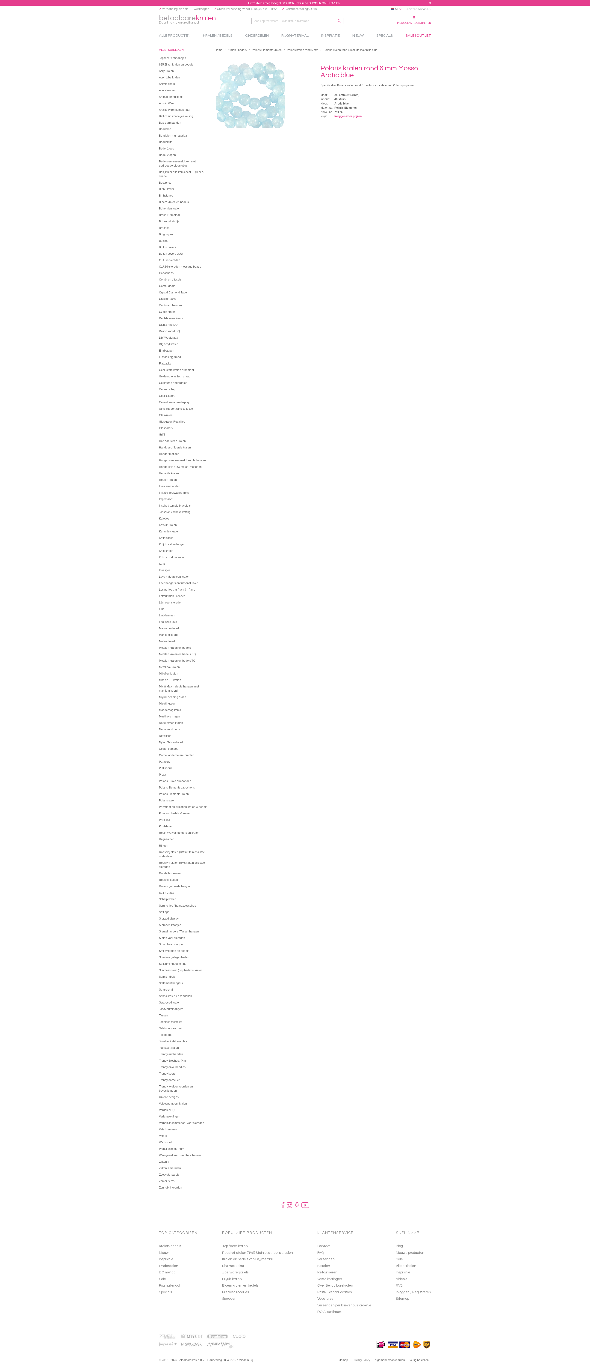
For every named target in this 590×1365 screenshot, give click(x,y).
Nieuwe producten (410, 1252)
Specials (165, 1292)
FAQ (399, 1285)
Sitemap (402, 1298)
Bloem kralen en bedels (240, 1285)
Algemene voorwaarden (390, 1360)
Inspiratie (166, 1259)
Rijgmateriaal (169, 1285)
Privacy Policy (361, 1360)
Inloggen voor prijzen (348, 116)
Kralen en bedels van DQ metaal (247, 1259)
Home (218, 50)
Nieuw (163, 1252)
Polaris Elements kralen (267, 50)
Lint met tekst (233, 1266)
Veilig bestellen (419, 1360)
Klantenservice (417, 9)
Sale (162, 1279)
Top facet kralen (235, 1246)
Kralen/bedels (170, 1246)
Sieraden (229, 1298)
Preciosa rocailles (235, 1292)
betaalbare (187, 19)
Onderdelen (168, 1266)
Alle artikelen (406, 1266)
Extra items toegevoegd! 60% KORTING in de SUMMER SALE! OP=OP (294, 3)
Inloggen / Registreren (414, 22)
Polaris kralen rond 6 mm (302, 50)
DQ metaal (167, 1272)
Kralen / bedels (237, 50)
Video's (401, 1279)
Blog (399, 1246)
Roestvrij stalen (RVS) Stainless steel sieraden (257, 1252)
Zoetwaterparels (235, 1272)
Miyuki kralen (232, 1279)
